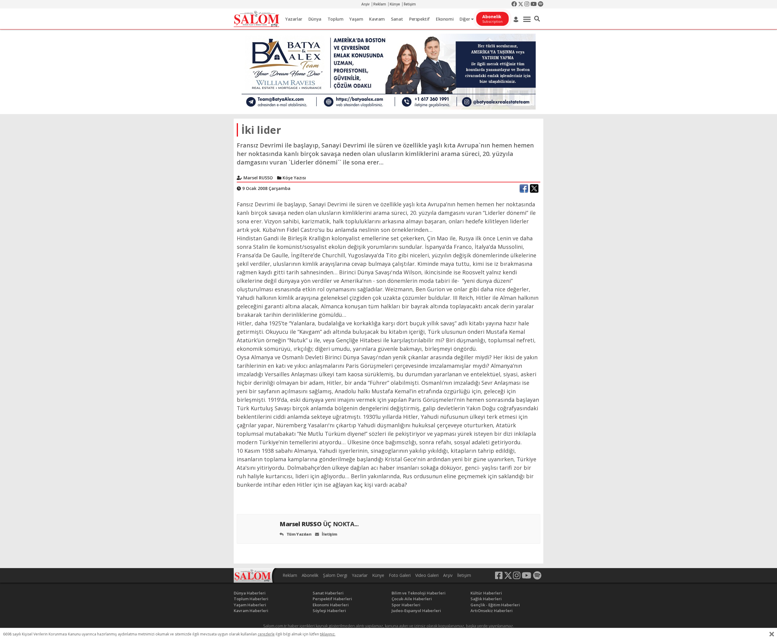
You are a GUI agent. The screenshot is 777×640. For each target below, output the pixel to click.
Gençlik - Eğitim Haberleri (495, 605)
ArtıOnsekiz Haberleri (491, 610)
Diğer (465, 19)
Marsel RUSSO (319, 524)
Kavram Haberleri (251, 610)
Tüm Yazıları (298, 534)
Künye (395, 4)
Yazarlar (293, 19)
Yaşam (356, 19)
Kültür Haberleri (486, 593)
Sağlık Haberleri (486, 598)
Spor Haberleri (406, 605)
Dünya (314, 19)
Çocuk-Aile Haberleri (412, 598)
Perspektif (419, 19)
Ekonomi (444, 19)
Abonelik (310, 575)
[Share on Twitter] (534, 188)
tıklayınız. (327, 634)
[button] (537, 19)
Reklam (379, 4)
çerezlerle (266, 634)
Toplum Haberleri (251, 598)
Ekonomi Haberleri (331, 605)
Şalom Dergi (335, 575)
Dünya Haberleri (250, 593)
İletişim (410, 4)
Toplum (335, 19)
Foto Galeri (400, 575)
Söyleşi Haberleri (329, 610)
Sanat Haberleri (328, 593)
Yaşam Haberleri (250, 605)
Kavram (377, 19)
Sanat (397, 19)
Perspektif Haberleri (332, 598)
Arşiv (365, 4)
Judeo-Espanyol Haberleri (416, 610)
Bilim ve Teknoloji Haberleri (419, 593)
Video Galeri (427, 575)
